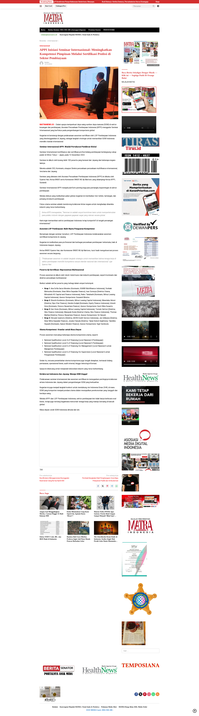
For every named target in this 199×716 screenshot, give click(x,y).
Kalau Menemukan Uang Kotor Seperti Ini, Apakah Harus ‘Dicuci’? (78, 514)
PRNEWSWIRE (109, 30)
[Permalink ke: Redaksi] (41, 63)
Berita (43, 30)
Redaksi (46, 62)
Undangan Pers (61, 6)
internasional (45, 46)
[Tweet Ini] (102, 486)
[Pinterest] (145, 694)
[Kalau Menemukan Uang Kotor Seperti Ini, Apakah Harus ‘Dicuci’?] (79, 503)
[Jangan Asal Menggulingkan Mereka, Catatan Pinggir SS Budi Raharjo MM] (52, 503)
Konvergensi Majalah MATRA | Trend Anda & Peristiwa (79, 35)
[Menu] (41, 6)
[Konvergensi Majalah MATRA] (53, 18)
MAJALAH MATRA (128, 82)
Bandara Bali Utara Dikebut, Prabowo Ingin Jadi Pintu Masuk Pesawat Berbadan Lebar (78, 539)
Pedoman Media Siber (109, 707)
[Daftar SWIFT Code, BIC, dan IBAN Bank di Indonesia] (52, 528)
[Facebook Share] (98, 486)
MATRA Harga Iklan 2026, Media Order (133, 707)
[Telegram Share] (112, 486)
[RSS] (157, 694)
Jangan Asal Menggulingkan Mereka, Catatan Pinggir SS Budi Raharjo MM (51, 514)
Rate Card (48, 6)
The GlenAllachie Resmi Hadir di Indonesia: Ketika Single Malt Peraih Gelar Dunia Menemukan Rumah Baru (105, 539)
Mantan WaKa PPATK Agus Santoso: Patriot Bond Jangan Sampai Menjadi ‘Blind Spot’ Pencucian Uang (104, 514)
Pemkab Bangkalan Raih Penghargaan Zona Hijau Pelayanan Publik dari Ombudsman (100, 478)
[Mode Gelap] (158, 6)
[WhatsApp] (153, 694)
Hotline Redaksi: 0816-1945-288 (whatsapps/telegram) (67, 30)
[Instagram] (149, 694)
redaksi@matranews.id (49, 35)
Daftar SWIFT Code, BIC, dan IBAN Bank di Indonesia (50, 538)
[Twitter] (140, 694)
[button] (153, 6)
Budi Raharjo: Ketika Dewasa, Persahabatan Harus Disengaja (93, 2)
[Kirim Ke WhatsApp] (116, 486)
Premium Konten (94, 30)
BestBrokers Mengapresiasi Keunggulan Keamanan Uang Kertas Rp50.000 (54, 478)
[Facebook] (136, 694)
